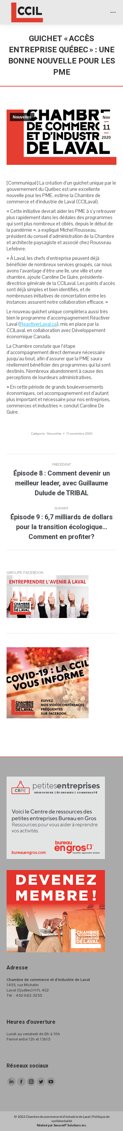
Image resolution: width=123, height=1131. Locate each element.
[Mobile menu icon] (113, 12)
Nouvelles (22, 117)
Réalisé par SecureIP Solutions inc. (62, 1125)
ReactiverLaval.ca (38, 324)
